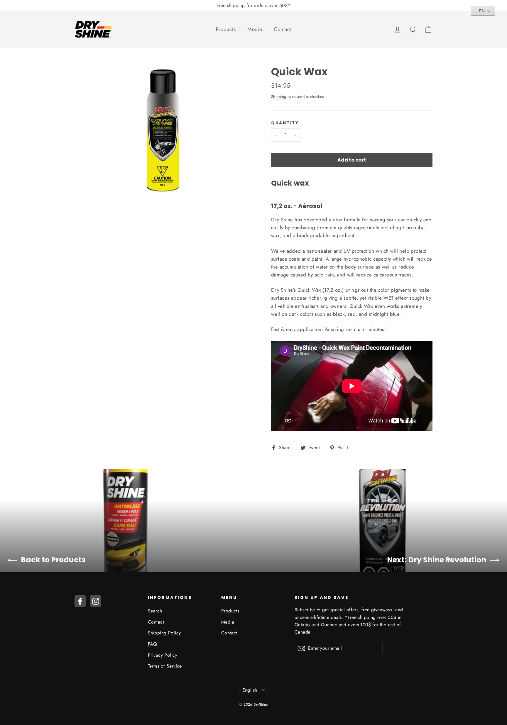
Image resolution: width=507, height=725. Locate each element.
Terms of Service (165, 666)
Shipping (278, 96)
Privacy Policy (162, 655)
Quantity (285, 123)
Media (254, 29)
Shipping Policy (164, 632)
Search (155, 610)
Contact (282, 29)
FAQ (152, 644)
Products (226, 29)
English (249, 690)
